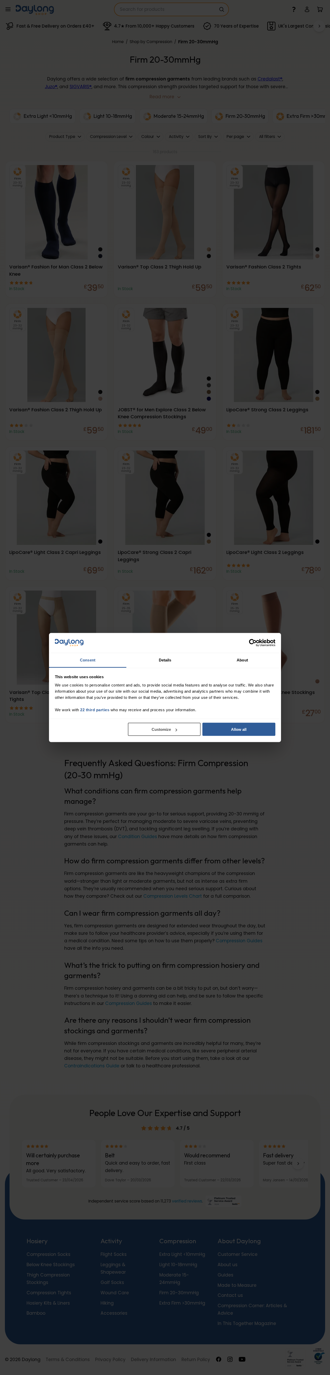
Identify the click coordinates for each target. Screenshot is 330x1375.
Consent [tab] (87, 660)
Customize (161, 729)
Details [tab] (165, 660)
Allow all (238, 729)
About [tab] (242, 660)
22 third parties (94, 709)
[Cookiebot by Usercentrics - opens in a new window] (252, 643)
